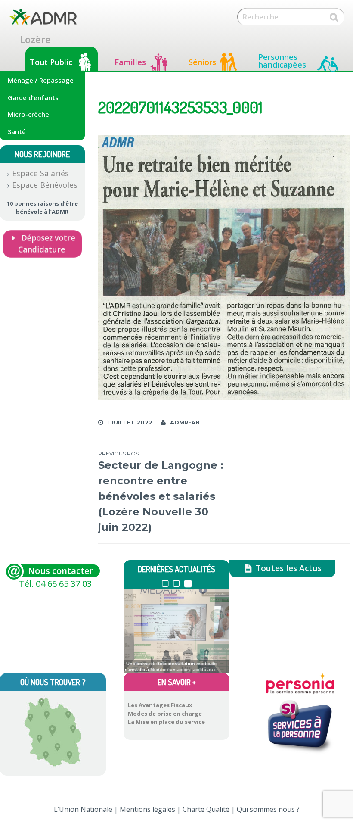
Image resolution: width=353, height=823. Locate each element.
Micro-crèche (28, 114)
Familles (130, 62)
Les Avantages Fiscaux (160, 705)
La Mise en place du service (166, 722)
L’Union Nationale (83, 809)
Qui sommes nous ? (268, 809)
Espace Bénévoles (44, 185)
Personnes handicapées (282, 61)
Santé (17, 131)
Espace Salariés (40, 173)
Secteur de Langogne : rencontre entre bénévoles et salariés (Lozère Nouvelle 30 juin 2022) (160, 491)
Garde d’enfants (33, 97)
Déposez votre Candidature (46, 244)
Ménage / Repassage (41, 80)
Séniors (202, 62)
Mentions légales (147, 809)
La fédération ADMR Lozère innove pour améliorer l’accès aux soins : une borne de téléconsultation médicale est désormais (171, 668)
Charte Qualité (206, 809)
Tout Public (51, 62)
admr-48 (185, 422)
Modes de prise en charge (165, 713)
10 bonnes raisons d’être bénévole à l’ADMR (42, 208)
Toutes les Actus (288, 568)
